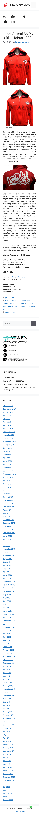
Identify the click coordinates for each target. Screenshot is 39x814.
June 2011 (7, 731)
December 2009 (9, 777)
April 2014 (7, 643)
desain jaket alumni (12, 300)
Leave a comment (12, 312)
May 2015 (6, 604)
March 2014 (7, 647)
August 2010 (7, 754)
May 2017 (6, 546)
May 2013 (6, 676)
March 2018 (7, 536)
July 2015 (6, 598)
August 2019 (7, 510)
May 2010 (6, 764)
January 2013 (8, 686)
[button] (19, 107)
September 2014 (9, 627)
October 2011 (8, 722)
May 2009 (7, 790)
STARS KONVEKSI (20, 4)
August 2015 (7, 595)
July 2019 (6, 513)
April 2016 (7, 572)
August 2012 (7, 699)
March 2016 (7, 575)
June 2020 (7, 484)
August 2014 (7, 630)
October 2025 (8, 406)
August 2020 (8, 477)
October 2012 (8, 692)
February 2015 (8, 614)
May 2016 (6, 569)
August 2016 (7, 559)
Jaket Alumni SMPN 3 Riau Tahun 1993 (18, 36)
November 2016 (9, 549)
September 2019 (9, 507)
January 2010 (8, 774)
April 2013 (7, 679)
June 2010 (7, 761)
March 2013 (7, 683)
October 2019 (8, 503)
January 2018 (8, 539)
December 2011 (9, 715)
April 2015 (6, 608)
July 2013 (6, 670)
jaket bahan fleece (26, 303)
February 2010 (8, 770)
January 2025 (8, 429)
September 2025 (9, 409)
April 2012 (6, 709)
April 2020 (7, 487)
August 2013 (7, 666)
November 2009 (9, 780)
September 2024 (9, 442)
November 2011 (9, 718)
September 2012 (9, 696)
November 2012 (9, 689)
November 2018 (9, 526)
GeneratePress (19, 811)
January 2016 (8, 578)
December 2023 (9, 451)
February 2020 (8, 494)
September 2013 (9, 663)
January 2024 (8, 448)
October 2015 (8, 588)
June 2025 (7, 415)
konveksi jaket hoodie (22, 306)
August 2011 (7, 728)
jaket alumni (10, 298)
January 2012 (8, 712)
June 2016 (7, 565)
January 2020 (8, 497)
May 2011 (6, 735)
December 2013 (9, 653)
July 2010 (6, 757)
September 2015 (9, 591)
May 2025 (6, 419)
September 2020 (9, 474)
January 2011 (8, 748)
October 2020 (8, 471)
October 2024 (8, 438)
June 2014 (7, 637)
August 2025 (8, 412)
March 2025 (7, 425)
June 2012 (7, 705)
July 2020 (6, 481)
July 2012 (6, 702)
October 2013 (8, 660)
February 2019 (8, 520)
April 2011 (6, 738)
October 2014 (8, 624)
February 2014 (8, 650)
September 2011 (9, 725)
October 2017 (8, 542)
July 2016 (6, 562)
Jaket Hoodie (8, 306)
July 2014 (6, 634)
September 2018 (9, 533)
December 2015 (9, 582)
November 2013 (9, 656)
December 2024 (9, 432)
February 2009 (8, 797)
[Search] (33, 323)
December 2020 (9, 468)
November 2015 (9, 585)
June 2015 (7, 601)
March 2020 (7, 490)
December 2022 (9, 455)
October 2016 (8, 552)
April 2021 (6, 458)
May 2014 (6, 640)
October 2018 (8, 529)
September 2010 (9, 751)
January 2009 (8, 800)
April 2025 (7, 422)
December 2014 (9, 621)
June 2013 (7, 673)
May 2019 (6, 516)
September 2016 (9, 556)
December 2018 (9, 523)
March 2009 (7, 793)
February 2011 (8, 744)
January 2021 (8, 464)
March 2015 (7, 611)
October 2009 (8, 783)
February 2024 (8, 445)
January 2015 (8, 617)
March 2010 (7, 767)
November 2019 (9, 500)
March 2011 (7, 741)
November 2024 (9, 435)
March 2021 (7, 461)
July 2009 (6, 787)
